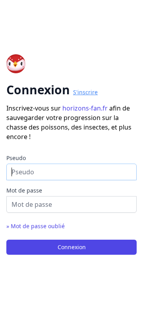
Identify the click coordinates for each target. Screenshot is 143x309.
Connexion (72, 247)
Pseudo (16, 158)
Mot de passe (24, 190)
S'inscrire (85, 92)
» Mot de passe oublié (35, 226)
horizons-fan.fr (85, 108)
